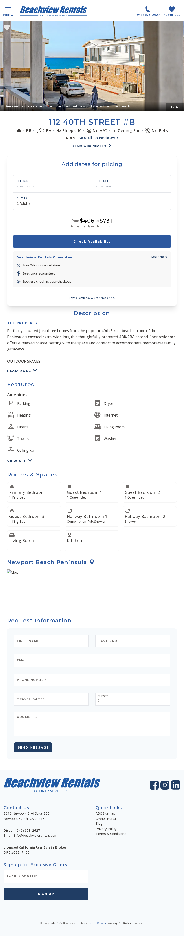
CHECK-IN (22, 181)
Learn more (159, 256)
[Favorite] (7, 27)
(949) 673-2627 (27, 830)
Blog (99, 823)
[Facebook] (154, 785)
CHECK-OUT (103, 181)
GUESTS (22, 198)
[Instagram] (164, 785)
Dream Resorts (97, 923)
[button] (92, 66)
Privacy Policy (106, 828)
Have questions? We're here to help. (92, 298)
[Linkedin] (175, 785)
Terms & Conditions (111, 833)
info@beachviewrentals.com (35, 835)
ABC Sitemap (105, 813)
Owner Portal (106, 818)
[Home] (53, 11)
